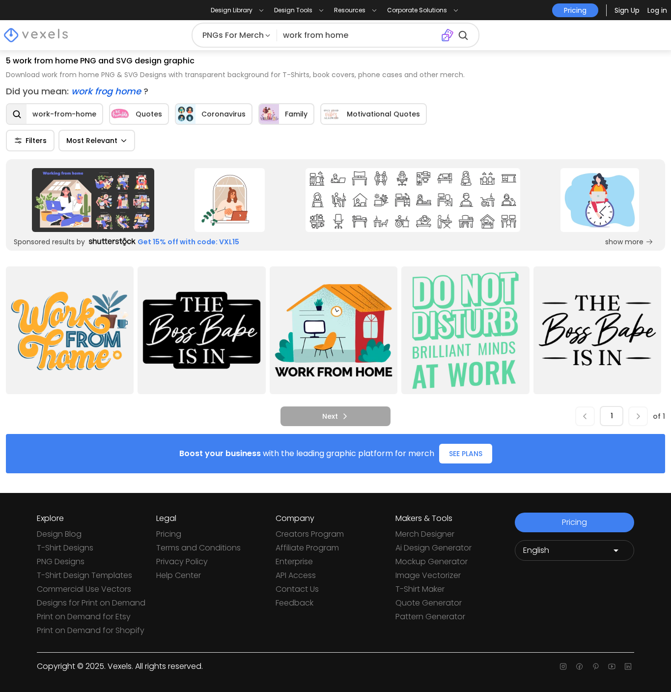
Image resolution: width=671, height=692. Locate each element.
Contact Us (297, 589)
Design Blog (59, 534)
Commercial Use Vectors (84, 589)
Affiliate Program (307, 547)
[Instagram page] (563, 666)
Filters (36, 140)
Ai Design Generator (433, 547)
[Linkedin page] (628, 666)
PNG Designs (60, 561)
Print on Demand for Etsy (84, 616)
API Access (296, 575)
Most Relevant (91, 140)
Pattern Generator (430, 616)
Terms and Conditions (198, 547)
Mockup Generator (431, 561)
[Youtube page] (612, 666)
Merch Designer (424, 534)
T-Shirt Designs (65, 547)
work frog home (107, 91)
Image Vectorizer (428, 575)
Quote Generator (428, 602)
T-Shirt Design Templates (84, 575)
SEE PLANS (465, 454)
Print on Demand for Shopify (90, 630)
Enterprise (294, 561)
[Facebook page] (579, 666)
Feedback (294, 602)
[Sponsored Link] (93, 200)
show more (624, 242)
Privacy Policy (182, 561)
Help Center (178, 575)
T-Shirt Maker (420, 589)
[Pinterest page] (595, 666)
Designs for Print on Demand (91, 602)
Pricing (168, 534)
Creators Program (310, 534)
